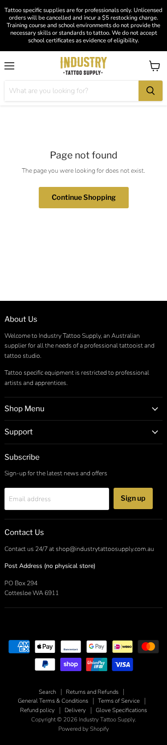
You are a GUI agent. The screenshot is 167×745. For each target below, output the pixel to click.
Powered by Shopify (83, 729)
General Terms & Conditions (53, 701)
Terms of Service (119, 701)
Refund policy (37, 710)
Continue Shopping (84, 197)
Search (47, 692)
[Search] (150, 91)
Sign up (133, 498)
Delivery (75, 710)
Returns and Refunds (92, 692)
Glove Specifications (121, 710)
